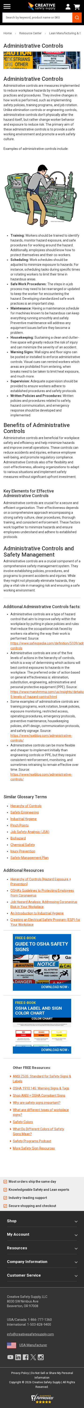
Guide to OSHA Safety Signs (41, 947)
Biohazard (18, 838)
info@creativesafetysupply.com (30, 1334)
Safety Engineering (24, 812)
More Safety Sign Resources (34, 1148)
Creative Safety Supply (46, 1382)
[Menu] (7, 6)
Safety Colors (23, 1122)
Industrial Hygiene (23, 819)
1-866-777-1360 (40, 1319)
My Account (18, 1234)
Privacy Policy (20, 1373)
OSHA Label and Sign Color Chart (38, 1010)
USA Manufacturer (33, 1345)
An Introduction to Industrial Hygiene (37, 913)
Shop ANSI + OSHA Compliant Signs (39, 1095)
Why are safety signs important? (36, 1103)
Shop (12, 1221)
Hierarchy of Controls (26, 806)
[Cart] (78, 7)
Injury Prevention (22, 851)
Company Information (27, 1261)
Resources (17, 1248)
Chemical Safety (22, 845)
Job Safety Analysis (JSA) (29, 832)
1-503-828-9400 (39, 1324)
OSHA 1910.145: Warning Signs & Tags (41, 1088)
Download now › (55, 987)
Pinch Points (19, 825)
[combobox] (42, 17)
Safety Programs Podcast (32, 1141)
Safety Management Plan (29, 858)
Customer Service (24, 1275)
